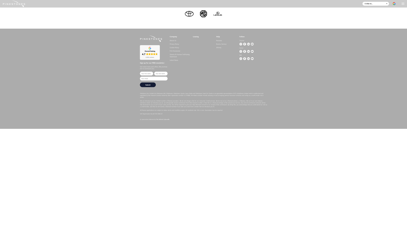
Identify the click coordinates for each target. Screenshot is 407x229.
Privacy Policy (174, 44)
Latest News (174, 60)
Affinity (218, 47)
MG (240, 55)
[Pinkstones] (14, 3)
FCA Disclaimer (175, 51)
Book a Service (221, 44)
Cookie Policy (174, 47)
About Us (173, 40)
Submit (147, 85)
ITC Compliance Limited (241, 93)
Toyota (241, 40)
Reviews (219, 40)
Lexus (241, 48)
